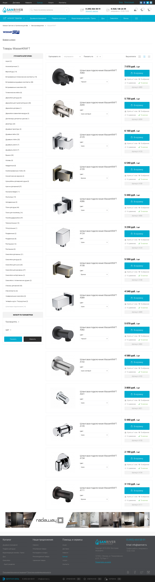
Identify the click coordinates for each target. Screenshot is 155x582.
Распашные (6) (11, 249)
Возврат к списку (9, 40)
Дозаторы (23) (10, 124)
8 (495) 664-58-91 (28, 579)
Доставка (16, 3)
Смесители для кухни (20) (14, 265)
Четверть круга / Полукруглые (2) (17, 301)
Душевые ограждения (10, 545)
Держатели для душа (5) (14, 98)
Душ (4, 556)
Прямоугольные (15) (12, 223)
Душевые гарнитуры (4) (13, 129)
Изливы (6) (9, 160)
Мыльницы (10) (11, 197)
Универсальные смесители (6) (16, 296)
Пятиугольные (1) (11, 228)
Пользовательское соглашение (14, 572)
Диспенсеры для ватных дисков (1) (17, 118)
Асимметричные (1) (12, 66)
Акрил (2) (9, 61)
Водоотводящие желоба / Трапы (13, 553)
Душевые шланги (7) (12, 145)
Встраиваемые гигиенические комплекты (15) (21, 77)
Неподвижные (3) (11, 202)
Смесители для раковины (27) (16, 270)
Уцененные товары (39, 560)
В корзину (138, 73)
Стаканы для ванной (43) (14, 286)
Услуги (50, 3)
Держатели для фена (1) (14, 108)
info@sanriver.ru (139, 545)
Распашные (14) (11, 244)
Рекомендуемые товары (41, 556)
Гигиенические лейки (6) (14, 92)
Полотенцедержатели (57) (14, 218)
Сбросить (32, 339)
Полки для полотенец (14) (14, 212)
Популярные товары (39, 549)
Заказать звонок (92, 11)
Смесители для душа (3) (13, 259)
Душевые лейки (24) (12, 134)
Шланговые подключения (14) (16, 306)
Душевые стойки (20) (13, 139)
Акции (5, 3)
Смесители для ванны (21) (14, 254)
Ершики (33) (10, 155)
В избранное (145, 79)
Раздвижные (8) (11, 239)
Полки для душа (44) (12, 207)
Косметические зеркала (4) (15, 176)
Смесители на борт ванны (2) (15, 275)
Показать (13, 339)
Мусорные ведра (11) (13, 192)
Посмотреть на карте (103, 562)
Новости (28, 3)
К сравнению (131, 83)
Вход (121, 2)
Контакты (62, 3)
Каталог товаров (14, 18)
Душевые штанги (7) (12, 150)
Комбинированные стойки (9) (15, 171)
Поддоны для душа (9, 549)
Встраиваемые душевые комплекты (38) (19, 82)
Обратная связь (12, 579)
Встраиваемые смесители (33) (16, 87)
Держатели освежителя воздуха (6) (17, 113)
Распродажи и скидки (40, 553)
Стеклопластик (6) (12, 291)
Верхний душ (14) (11, 72)
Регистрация (129, 2)
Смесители (6, 560)
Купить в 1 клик (132, 79)
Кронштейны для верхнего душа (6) (17, 181)
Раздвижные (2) (11, 233)
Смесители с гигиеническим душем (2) (19, 280)
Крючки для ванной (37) (14, 186)
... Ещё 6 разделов (9, 564)
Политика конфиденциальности (39, 572)
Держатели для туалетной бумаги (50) (18, 103)
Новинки (35, 545)
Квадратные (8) (11, 165)
